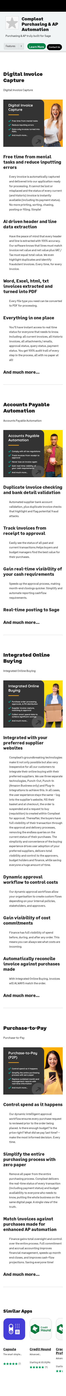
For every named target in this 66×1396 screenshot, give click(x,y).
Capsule (9, 1349)
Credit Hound (40, 1349)
